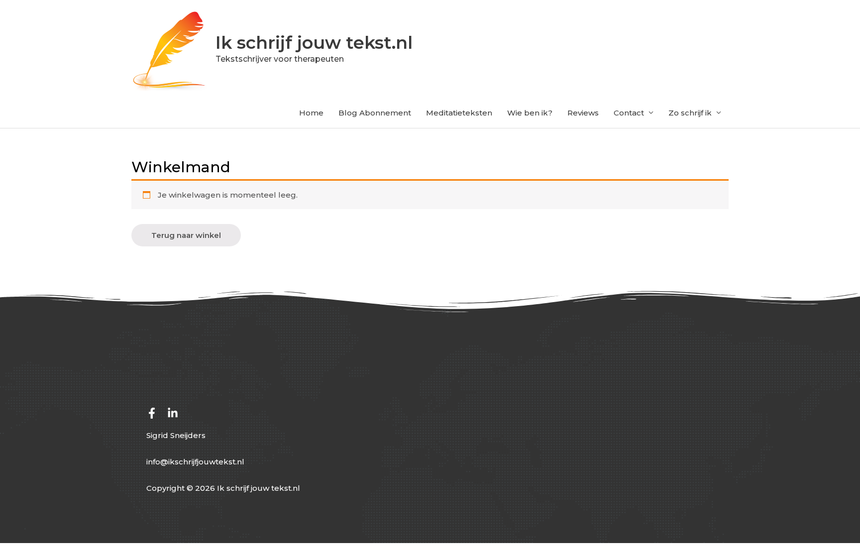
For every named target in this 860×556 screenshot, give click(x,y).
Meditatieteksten (459, 112)
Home (311, 112)
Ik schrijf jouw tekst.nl (314, 42)
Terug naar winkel (186, 235)
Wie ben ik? (529, 112)
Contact (629, 112)
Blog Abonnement (374, 112)
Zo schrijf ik (690, 112)
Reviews (583, 112)
